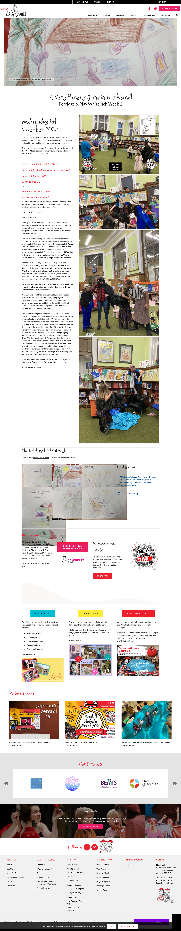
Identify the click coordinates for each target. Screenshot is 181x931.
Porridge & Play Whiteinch (33, 542)
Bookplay (71, 876)
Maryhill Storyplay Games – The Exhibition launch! (30, 720)
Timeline (10, 881)
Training (40, 873)
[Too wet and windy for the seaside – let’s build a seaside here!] (147, 720)
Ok (111, 926)
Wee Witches (101, 869)
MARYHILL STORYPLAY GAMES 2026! (87, 720)
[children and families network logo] (144, 541)
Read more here (127, 926)
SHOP (129, 865)
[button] (177, 15)
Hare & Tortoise (102, 865)
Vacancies (11, 886)
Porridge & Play (73, 869)
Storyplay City (72, 897)
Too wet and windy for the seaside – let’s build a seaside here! (143, 720)
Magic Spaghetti (103, 881)
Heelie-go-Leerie (103, 886)
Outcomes (41, 865)
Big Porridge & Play (76, 872)
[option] (36, 783)
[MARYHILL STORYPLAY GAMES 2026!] (90, 720)
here (35, 558)
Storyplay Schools (74, 885)
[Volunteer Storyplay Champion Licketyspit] (138, 645)
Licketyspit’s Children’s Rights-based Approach (46, 882)
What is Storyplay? (44, 869)
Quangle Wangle (103, 873)
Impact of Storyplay (76, 888)
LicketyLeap (72, 864)
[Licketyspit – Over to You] (90, 645)
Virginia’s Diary (43, 877)
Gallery (37, 720)
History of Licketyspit (15, 877)
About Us (10, 865)
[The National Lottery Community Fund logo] (72, 553)
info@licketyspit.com (164, 883)
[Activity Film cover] (43, 659)
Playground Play (74, 893)
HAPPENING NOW (134, 860)
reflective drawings (41, 457)
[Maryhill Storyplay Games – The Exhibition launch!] (34, 720)
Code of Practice (43, 888)
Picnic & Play (73, 881)
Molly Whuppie (102, 877)
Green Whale (101, 890)
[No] (178, 926)
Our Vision (11, 869)
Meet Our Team (13, 873)
